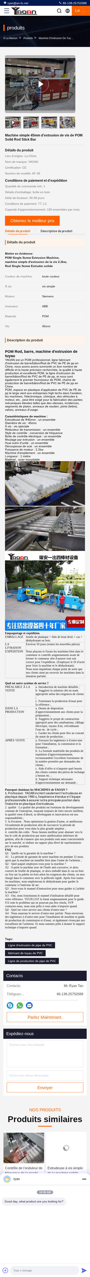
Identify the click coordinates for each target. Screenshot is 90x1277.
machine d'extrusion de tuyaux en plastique (64, 38)
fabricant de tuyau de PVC (25, 953)
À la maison (10, 38)
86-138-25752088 (74, 3)
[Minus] (84, 1179)
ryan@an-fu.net (18, 3)
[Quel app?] (19, 1005)
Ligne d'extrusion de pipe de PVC (30, 945)
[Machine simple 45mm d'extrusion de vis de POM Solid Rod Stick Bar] (40, 84)
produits (28, 38)
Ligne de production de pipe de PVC (32, 961)
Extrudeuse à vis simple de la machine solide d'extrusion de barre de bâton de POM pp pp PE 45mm (41, 1171)
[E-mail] (29, 1005)
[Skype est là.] (10, 1005)
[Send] (84, 1270)
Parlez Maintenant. (45, 1017)
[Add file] (5, 1270)
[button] (73, 123)
